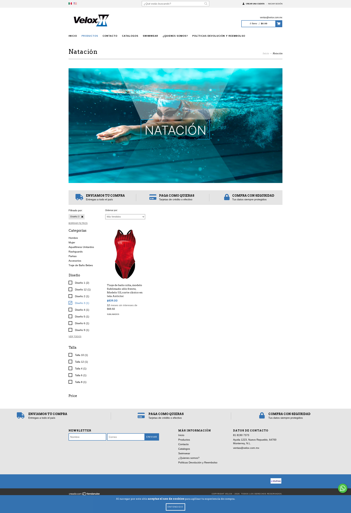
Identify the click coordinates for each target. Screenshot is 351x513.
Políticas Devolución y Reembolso (218, 36)
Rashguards (76, 251)
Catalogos (130, 36)
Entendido (175, 506)
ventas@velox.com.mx (271, 17)
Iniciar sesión (275, 4)
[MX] (70, 3)
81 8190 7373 (241, 435)
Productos (90, 36)
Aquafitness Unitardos (81, 247)
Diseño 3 (74, 216)
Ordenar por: (111, 210)
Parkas (73, 256)
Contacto (110, 36)
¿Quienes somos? (175, 36)
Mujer (72, 242)
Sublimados (113, 314)
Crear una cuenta (255, 4)
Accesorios (75, 260)
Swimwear (150, 36)
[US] (75, 3)
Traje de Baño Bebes (81, 265)
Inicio (73, 36)
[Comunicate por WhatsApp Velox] (342, 488)
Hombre (73, 237)
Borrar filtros (78, 223)
